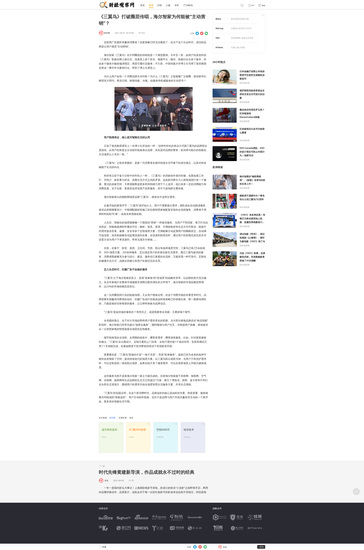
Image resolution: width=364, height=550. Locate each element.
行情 (159, 5)
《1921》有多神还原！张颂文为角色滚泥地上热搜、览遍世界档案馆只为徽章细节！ (252, 218)
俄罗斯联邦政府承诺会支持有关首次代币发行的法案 (252, 94)
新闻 (151, 5)
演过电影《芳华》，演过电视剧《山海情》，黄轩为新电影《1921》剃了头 (252, 237)
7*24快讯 (188, 5)
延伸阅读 (218, 167)
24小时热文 (219, 62)
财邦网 (107, 33)
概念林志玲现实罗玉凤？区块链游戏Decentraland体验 (252, 113)
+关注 (261, 546)
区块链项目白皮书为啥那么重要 (252, 130)
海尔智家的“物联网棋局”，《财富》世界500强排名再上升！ (252, 180)
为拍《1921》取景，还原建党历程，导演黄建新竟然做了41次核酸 (252, 257)
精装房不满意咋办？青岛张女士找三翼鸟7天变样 (252, 197)
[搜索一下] (242, 5)
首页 (142, 5)
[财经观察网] (116, 4)
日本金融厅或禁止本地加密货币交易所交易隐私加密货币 (252, 75)
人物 (168, 5)
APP (252, 5)
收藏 (104, 546)
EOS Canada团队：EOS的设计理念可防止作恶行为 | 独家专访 (252, 151)
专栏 (176, 5)
